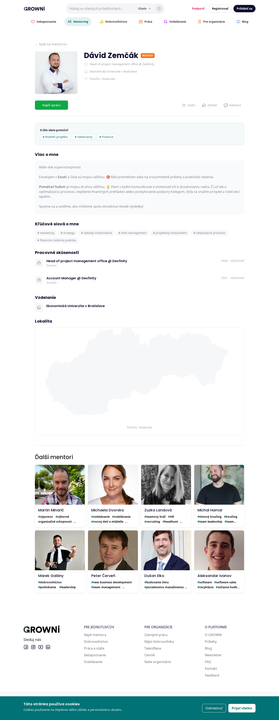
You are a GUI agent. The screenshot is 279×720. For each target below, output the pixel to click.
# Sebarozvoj (83, 137)
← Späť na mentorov (51, 44)
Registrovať (220, 8)
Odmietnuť (213, 708)
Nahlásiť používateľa (232, 104)
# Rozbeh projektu (55, 137)
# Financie (106, 137)
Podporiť (198, 8)
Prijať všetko (242, 708)
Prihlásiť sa (244, 8)
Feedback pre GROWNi (222, 675)
